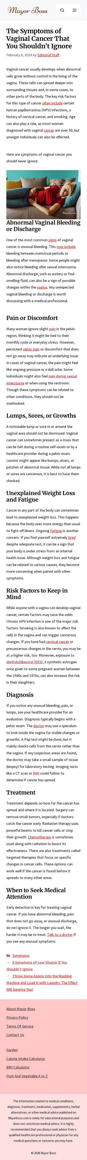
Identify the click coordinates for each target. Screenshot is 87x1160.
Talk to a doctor (60, 934)
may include (66, 246)
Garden (12, 1049)
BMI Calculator (18, 1067)
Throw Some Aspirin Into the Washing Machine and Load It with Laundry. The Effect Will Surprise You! (41, 983)
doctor (38, 725)
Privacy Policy (17, 1017)
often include (52, 103)
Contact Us (15, 1034)
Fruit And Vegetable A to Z (27, 1076)
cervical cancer (57, 641)
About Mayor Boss (20, 1008)
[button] (62, 10)
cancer (49, 130)
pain (52, 328)
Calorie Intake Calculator (25, 1058)
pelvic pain (31, 349)
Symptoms (21, 955)
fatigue (56, 530)
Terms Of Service (19, 1026)
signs (52, 239)
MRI (36, 773)
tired (72, 537)
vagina (42, 287)
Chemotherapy (39, 837)
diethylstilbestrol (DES (23, 662)
